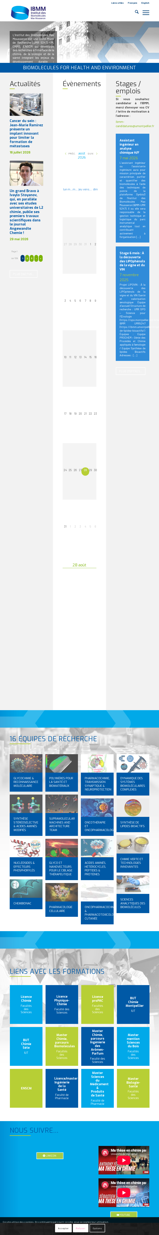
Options (97, 1228)
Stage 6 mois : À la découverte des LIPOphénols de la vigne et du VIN (132, 261)
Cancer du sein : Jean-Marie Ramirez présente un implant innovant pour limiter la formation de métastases (26, 133)
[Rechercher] (135, 12)
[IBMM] (29, 12)
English (145, 3)
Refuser (80, 1228)
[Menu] (144, 12)
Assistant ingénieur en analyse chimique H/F (129, 146)
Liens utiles (117, 3)
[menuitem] (117, 3)
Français (132, 3)
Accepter (63, 1228)
